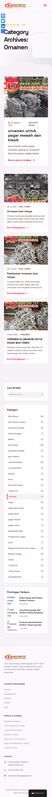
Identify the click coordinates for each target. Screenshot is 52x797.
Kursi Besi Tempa (11, 734)
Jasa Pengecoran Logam (14, 726)
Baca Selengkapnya (17, 227)
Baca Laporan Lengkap (21, 160)
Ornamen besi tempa (19, 211)
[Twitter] (3, 20)
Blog (6, 707)
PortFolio (7, 698)
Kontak (7, 703)
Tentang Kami (9, 694)
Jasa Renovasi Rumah (13, 730)
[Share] (3, 31)
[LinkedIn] (3, 26)
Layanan (7, 689)
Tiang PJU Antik (10, 748)
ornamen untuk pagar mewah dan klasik (24, 135)
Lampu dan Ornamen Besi (14, 739)
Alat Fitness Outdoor (12, 721)
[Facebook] (3, 15)
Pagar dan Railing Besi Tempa (16, 743)
